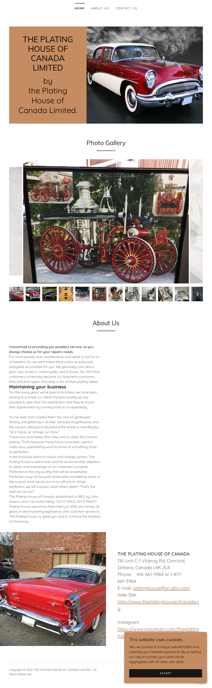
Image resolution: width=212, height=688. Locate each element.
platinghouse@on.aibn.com (161, 588)
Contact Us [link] (126, 8)
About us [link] (100, 8)
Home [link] (80, 8)
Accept (165, 673)
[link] (47, 69)
